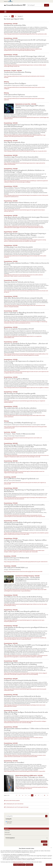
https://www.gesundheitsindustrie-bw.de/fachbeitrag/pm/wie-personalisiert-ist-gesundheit (24, 771)
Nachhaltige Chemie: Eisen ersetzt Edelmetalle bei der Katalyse (22, 696)
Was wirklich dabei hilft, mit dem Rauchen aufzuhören (20, 408)
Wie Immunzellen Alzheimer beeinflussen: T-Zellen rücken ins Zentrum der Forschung (26, 264)
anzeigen (45, 844)
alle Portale (9, 823)
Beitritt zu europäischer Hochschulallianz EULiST (19, 329)
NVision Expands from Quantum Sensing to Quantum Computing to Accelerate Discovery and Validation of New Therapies (25, 234)
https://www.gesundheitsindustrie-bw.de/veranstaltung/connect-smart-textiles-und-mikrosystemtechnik (23, 438)
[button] (46, 838)
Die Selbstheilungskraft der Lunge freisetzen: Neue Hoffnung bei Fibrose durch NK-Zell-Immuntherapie (25, 125)
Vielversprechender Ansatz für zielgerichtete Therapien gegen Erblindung (25, 463)
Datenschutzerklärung (18, 862)
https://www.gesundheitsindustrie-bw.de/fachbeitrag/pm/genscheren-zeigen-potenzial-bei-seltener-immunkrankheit (24, 163)
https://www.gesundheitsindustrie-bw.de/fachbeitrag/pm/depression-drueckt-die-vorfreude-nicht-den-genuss (26, 291)
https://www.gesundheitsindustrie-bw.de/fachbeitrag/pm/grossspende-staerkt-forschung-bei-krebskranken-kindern (25, 689)
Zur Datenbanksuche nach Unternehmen (14, 803)
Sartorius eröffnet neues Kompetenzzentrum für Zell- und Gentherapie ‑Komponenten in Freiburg (25, 41)
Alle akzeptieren (29, 864)
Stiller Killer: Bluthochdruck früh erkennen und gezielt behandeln (23, 298)
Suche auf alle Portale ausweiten (12, 800)
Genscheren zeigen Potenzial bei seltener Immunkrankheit (21, 157)
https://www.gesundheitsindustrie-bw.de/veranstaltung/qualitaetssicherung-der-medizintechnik (25, 561)
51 (44, 795)
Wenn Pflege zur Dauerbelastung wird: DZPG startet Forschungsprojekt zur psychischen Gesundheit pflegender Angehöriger (26, 646)
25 (10, 16)
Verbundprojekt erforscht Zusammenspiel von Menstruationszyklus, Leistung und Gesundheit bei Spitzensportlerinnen (24, 505)
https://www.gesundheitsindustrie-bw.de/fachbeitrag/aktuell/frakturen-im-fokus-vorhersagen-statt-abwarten (31, 788)
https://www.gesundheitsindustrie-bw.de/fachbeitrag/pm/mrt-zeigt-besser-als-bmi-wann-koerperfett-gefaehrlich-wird (24, 620)
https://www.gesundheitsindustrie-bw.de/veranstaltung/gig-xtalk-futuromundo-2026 (23, 571)
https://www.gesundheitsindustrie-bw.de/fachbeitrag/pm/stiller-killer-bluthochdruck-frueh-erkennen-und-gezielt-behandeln (24, 306)
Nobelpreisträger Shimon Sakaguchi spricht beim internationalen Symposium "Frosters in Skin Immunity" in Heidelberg (23, 663)
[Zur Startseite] (15, 5)
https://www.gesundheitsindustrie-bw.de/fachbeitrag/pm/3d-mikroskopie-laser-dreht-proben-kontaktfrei (25, 256)
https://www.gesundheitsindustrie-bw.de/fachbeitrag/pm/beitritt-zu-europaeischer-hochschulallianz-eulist (23, 337)
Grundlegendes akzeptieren (19, 864)
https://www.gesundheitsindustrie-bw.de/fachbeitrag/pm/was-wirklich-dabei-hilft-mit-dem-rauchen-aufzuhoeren (24, 416)
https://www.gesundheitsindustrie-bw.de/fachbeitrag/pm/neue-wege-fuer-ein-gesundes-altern (25, 151)
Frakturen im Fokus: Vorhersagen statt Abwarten (30, 777)
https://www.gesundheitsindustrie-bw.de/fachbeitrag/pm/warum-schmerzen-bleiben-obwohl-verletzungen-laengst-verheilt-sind (25, 65)
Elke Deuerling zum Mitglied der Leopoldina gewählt (19, 393)
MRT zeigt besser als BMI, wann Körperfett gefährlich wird (21, 611)
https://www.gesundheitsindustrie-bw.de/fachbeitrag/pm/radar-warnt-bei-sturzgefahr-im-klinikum (26, 387)
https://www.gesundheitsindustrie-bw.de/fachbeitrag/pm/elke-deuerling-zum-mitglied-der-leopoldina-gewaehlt (24, 401)
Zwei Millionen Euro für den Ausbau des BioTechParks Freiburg (23, 597)
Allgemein (7, 828)
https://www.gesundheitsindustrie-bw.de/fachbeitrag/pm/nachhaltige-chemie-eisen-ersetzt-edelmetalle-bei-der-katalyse (25, 705)
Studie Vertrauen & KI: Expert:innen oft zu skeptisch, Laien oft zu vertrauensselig (23, 362)
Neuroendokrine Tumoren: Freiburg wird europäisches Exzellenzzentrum (25, 188)
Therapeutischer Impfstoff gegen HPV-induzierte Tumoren (30, 106)
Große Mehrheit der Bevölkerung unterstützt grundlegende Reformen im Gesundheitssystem (25, 628)
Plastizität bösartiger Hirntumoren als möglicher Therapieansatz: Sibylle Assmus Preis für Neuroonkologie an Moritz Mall (25, 446)
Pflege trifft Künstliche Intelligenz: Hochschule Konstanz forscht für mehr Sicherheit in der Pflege (26, 713)
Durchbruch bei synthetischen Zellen (15, 25)
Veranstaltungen (8, 834)
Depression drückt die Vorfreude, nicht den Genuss (19, 282)
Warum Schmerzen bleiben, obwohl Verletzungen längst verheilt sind (24, 56)
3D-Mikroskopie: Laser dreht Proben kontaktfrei (18, 247)
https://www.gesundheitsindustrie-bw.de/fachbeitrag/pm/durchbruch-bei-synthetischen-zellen (25, 34)
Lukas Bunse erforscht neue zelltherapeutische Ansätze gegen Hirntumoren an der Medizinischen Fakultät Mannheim (26, 218)
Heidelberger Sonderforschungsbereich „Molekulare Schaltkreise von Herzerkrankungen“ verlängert (24, 171)
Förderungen (7, 832)
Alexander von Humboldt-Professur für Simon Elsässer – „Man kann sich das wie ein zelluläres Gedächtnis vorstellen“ (26, 344)
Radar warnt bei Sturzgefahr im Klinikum (16, 379)
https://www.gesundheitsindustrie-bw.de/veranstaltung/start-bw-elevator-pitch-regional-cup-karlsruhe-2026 (25, 483)
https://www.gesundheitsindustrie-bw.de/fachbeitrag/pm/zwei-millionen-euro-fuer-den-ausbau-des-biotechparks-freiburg (25, 604)
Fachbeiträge (7, 830)
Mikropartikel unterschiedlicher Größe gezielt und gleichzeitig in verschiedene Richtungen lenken (23, 523)
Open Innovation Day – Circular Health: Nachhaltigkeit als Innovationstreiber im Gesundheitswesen (27, 579)
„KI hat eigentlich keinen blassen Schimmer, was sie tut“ (20, 202)
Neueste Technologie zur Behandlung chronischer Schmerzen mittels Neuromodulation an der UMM (24, 313)
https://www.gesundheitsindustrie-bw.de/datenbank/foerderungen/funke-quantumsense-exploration (24, 99)
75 (16, 16)
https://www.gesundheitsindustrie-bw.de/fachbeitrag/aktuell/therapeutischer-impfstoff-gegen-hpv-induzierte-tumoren (26, 118)
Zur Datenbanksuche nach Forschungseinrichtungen (17, 807)
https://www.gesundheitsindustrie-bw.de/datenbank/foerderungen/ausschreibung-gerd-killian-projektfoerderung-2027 (25, 427)
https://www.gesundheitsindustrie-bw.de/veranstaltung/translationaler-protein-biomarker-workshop (24, 76)
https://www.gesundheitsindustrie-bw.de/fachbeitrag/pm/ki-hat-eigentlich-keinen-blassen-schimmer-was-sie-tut (24, 210)
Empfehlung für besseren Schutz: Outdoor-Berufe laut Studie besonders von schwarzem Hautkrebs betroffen (25, 745)
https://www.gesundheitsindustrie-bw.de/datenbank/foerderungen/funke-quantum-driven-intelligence (24, 88)
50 (13, 16)
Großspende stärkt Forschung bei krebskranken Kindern (20, 680)
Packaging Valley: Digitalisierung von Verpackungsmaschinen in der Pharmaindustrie (24, 490)
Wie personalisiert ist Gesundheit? (14, 762)
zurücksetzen (44, 841)
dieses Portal (9, 821)
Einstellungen (49, 864)
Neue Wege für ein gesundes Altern (14, 142)
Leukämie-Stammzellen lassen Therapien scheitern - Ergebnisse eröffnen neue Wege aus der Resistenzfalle (25, 541)
